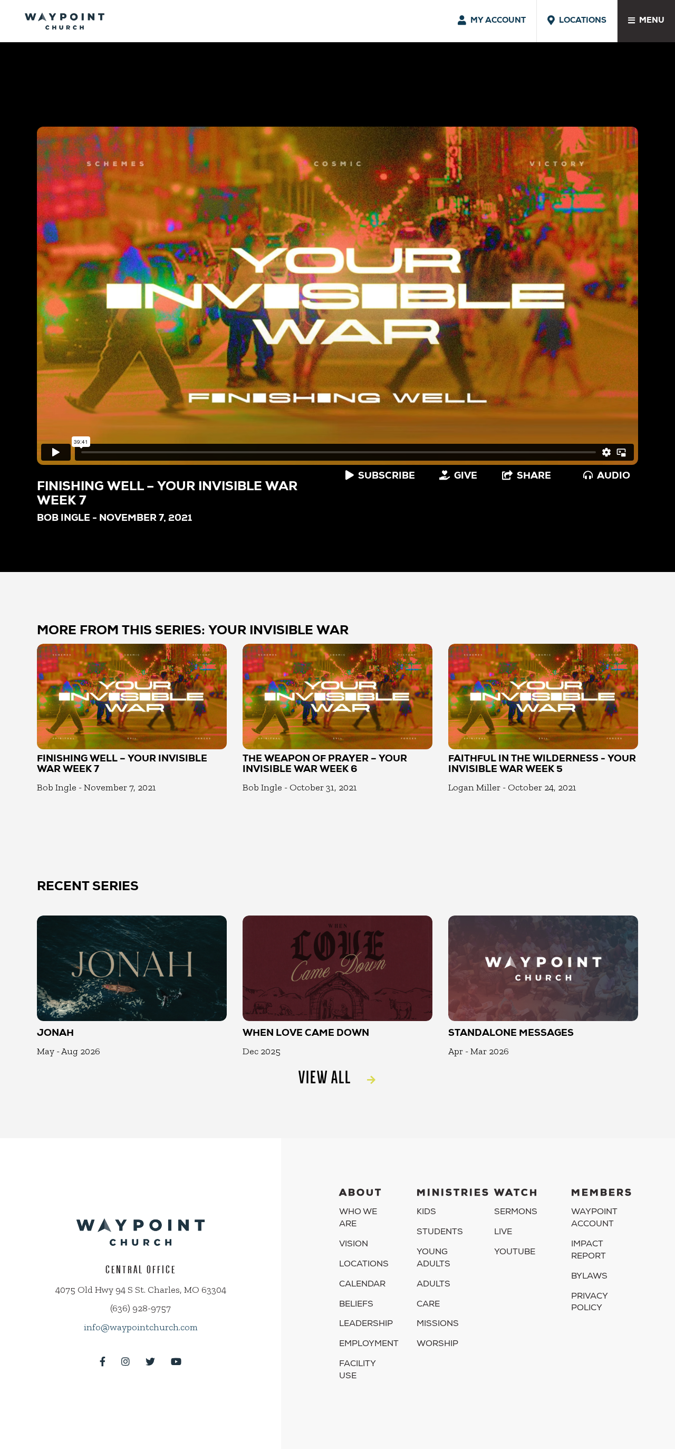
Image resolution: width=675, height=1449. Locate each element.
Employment (369, 1344)
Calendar (362, 1285)
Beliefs (356, 1305)
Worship (437, 1344)
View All (324, 1077)
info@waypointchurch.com (141, 1327)
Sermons (515, 1212)
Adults (433, 1285)
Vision (353, 1245)
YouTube (514, 1252)
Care (428, 1305)
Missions (438, 1324)
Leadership (366, 1324)
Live (503, 1232)
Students (440, 1232)
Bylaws (589, 1277)
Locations (364, 1265)
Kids (426, 1212)
